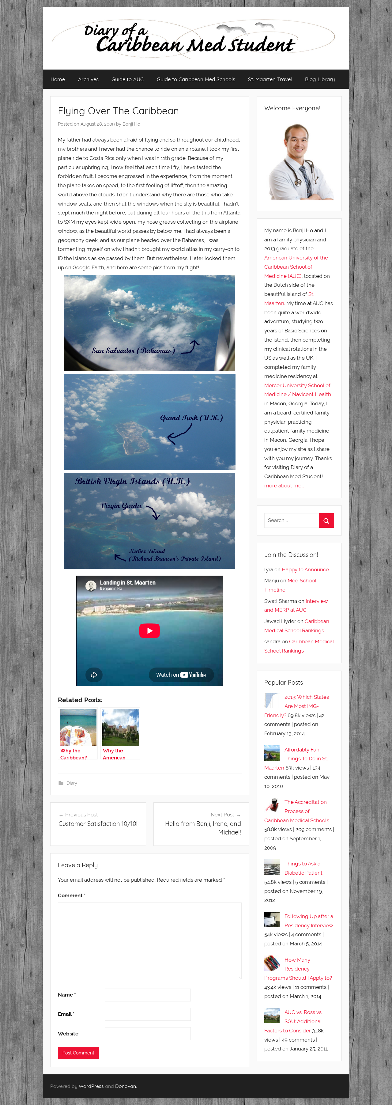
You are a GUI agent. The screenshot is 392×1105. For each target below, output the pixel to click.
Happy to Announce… (306, 569)
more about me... (284, 485)
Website (68, 1034)
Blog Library (320, 79)
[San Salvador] (150, 323)
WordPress (91, 1086)
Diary (71, 783)
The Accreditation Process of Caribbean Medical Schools (296, 811)
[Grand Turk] (150, 422)
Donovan (125, 1086)
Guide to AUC (127, 79)
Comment (72, 895)
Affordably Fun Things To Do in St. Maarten (296, 759)
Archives (88, 79)
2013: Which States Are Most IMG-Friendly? (296, 706)
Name (67, 995)
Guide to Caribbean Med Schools (196, 79)
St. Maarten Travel (270, 79)
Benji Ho (131, 124)
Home (58, 79)
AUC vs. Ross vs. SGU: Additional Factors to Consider (293, 1021)
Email (66, 1014)
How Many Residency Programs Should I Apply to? (298, 969)
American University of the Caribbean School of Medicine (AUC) (296, 267)
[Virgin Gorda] (150, 521)
